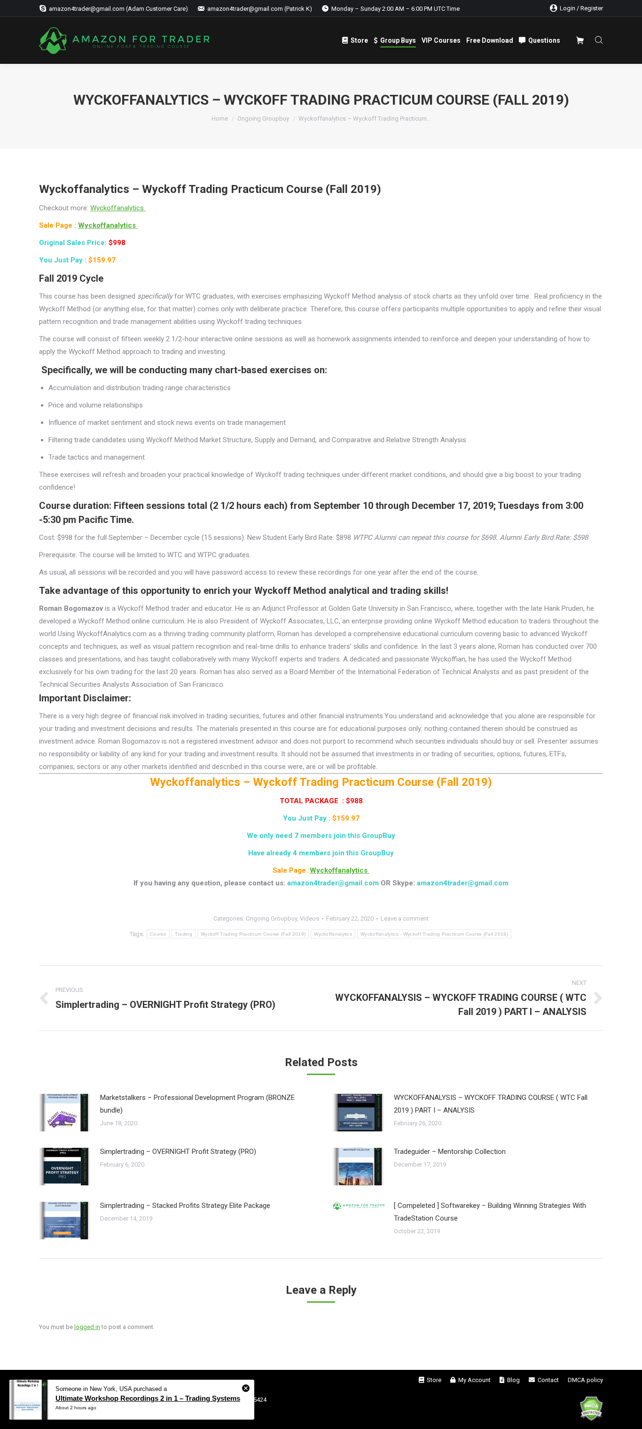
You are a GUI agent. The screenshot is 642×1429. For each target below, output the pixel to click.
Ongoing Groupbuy (263, 118)
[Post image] (65, 1112)
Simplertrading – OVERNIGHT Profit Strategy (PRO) (178, 1151)
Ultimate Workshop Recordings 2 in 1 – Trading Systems (147, 1398)
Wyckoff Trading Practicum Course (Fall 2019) (253, 934)
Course (158, 934)
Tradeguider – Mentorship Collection (450, 1151)
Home (219, 118)
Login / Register (581, 8)
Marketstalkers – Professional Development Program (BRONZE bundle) (197, 1103)
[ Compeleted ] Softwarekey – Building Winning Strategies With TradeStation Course (490, 1211)
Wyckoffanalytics (118, 208)
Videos (309, 918)
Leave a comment (405, 918)
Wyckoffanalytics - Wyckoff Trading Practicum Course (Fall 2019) (434, 934)
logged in (87, 1326)
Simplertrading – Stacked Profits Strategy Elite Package (185, 1205)
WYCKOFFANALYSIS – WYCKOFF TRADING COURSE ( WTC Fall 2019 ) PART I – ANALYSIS (490, 1103)
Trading (183, 934)
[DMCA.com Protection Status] (591, 1410)
